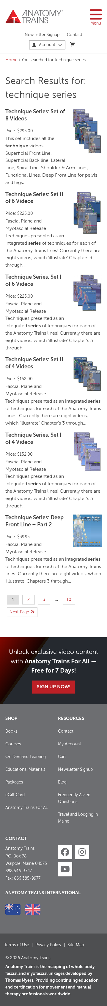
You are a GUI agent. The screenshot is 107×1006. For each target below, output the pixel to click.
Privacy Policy (48, 945)
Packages (14, 782)
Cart (62, 757)
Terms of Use (16, 945)
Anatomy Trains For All (26, 808)
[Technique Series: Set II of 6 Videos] (87, 213)
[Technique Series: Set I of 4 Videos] (87, 452)
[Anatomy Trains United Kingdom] (32, 909)
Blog (62, 782)
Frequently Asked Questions (74, 798)
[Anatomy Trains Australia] (13, 909)
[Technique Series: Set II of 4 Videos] (87, 374)
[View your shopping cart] (72, 45)
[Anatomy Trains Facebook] (65, 852)
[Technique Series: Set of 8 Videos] (87, 131)
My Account (69, 744)
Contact (74, 35)
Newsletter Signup (42, 35)
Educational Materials (25, 770)
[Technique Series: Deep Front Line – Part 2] (87, 530)
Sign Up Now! (53, 687)
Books (11, 731)
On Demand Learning (25, 757)
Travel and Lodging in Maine (78, 817)
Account (47, 45)
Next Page (20, 612)
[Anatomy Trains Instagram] (82, 852)
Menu (95, 23)
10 (69, 600)
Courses (13, 744)
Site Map (75, 945)
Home (11, 60)
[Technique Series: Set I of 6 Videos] (87, 293)
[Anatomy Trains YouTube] (65, 869)
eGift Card (15, 795)
